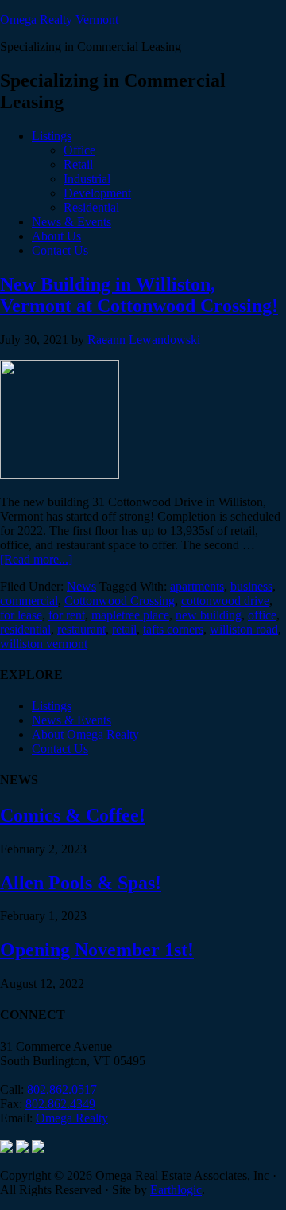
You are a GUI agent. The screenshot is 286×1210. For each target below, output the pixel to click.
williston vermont (43, 643)
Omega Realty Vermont (59, 19)
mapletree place (130, 615)
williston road (244, 629)
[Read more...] (36, 559)
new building (209, 615)
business (251, 586)
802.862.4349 (60, 1103)
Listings (52, 705)
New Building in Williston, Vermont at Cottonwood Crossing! (139, 295)
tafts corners (173, 629)
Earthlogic (176, 1189)
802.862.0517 (62, 1089)
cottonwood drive (225, 600)
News (81, 586)
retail (124, 629)
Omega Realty (72, 1118)
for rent (66, 615)
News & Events (71, 720)
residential (25, 629)
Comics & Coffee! (72, 815)
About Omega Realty (85, 734)
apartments (197, 586)
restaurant (81, 629)
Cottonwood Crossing (119, 600)
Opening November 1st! (97, 949)
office (262, 615)
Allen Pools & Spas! (80, 882)
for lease (21, 615)
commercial (29, 600)
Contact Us (60, 748)
